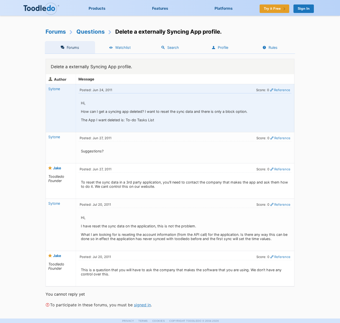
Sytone (54, 89)
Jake (57, 168)
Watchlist (123, 47)
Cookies (158, 321)
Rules (273, 47)
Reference (282, 90)
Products (97, 8)
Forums (56, 31)
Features (160, 8)
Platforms (224, 8)
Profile (223, 47)
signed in (142, 304)
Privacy (128, 321)
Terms (143, 321)
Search (173, 47)
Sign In (304, 8)
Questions (90, 31)
